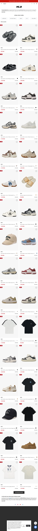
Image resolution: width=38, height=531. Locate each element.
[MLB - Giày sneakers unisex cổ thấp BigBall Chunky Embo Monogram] (28, 151)
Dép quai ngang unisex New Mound (26, 195)
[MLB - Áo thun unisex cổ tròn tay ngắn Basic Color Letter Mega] (28, 384)
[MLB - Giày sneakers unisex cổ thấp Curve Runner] (9, 122)
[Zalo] (23, 504)
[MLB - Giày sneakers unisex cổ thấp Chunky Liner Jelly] (28, 122)
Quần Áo (4, 18)
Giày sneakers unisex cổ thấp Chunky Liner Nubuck (28, 457)
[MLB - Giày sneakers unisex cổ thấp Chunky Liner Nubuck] (28, 442)
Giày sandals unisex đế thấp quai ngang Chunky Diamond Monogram (12, 78)
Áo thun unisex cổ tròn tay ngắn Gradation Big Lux (28, 340)
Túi (27, 18)
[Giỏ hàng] (36, 3)
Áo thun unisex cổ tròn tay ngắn (25, 486)
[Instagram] (18, 504)
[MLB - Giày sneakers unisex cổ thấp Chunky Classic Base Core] (28, 297)
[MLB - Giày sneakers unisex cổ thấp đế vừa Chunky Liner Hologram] (9, 355)
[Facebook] (15, 504)
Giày (21, 18)
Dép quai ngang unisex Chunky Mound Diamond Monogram (11, 49)
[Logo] (4, 3)
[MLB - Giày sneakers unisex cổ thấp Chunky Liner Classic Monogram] (28, 93)
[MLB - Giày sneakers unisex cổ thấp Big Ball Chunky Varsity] (9, 180)
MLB (2, 47)
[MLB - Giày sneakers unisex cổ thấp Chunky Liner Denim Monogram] (28, 239)
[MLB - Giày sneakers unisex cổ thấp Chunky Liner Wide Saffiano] (9, 297)
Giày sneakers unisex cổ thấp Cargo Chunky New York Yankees (11, 107)
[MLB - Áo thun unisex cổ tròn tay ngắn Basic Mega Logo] (9, 442)
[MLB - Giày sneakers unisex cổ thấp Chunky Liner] (28, 64)
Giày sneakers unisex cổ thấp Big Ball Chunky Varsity (9, 195)
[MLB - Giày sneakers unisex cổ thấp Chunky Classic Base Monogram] (28, 355)
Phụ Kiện (34, 18)
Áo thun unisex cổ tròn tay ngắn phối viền (8, 486)
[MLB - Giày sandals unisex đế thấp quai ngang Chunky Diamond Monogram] (9, 64)
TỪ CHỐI (23, 526)
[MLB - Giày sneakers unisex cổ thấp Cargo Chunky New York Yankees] (9, 93)
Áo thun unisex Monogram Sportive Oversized (8, 340)
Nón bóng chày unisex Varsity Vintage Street (8, 428)
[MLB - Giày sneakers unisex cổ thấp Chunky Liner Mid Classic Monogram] (28, 35)
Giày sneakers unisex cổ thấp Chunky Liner (27, 78)
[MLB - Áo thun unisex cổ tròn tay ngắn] (28, 472)
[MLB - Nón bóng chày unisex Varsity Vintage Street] (9, 413)
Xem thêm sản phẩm (19, 492)
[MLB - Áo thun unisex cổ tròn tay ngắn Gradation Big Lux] (28, 326)
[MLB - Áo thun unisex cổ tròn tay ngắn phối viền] (9, 472)
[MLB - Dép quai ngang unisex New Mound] (28, 180)
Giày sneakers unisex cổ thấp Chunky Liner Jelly (28, 136)
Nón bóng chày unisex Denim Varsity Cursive (8, 253)
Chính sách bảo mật (14, 527)
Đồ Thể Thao (13, 18)
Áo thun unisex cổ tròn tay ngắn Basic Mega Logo (9, 457)
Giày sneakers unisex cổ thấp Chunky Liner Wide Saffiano (10, 311)
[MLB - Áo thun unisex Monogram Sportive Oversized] (9, 326)
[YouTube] (20, 504)
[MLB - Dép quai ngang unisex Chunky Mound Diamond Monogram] (9, 35)
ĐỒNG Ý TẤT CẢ (28, 526)
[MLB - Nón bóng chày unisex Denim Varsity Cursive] (9, 239)
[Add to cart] (17, 25)
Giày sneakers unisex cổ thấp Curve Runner (8, 136)
